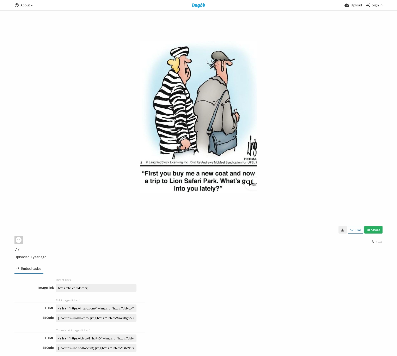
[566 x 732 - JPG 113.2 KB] (342, 230)
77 (17, 249)
